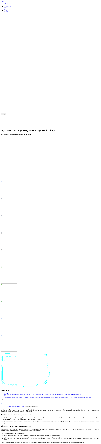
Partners (5, 7)
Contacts (6, 11)
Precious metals (7, 6)
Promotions (6, 10)
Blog (5, 9)
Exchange (6, 3)
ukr (1, 126)
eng (3, 126)
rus (5, 126)
